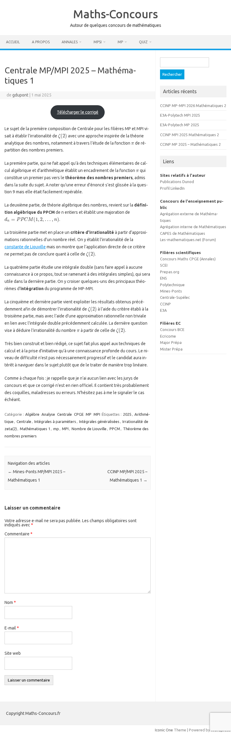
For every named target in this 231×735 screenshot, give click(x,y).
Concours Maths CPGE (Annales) (188, 259)
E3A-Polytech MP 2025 (179, 125)
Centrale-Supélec (175, 297)
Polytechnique (172, 285)
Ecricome (168, 336)
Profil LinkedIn (172, 188)
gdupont (20, 95)
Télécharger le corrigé (77, 112)
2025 (127, 414)
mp (56, 429)
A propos (41, 42)
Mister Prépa (171, 349)
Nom (10, 602)
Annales (70, 42)
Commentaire (18, 533)
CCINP (165, 304)
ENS (163, 278)
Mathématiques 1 (35, 429)
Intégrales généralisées (99, 421)
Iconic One (164, 730)
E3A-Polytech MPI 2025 (180, 115)
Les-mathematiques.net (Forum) (188, 239)
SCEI (164, 265)
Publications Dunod (177, 181)
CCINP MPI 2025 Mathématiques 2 (189, 135)
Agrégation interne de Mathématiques (193, 227)
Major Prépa (171, 342)
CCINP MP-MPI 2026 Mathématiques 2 (193, 105)
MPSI (98, 42)
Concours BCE (172, 329)
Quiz (143, 42)
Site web (13, 653)
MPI (97, 414)
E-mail (12, 628)
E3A (163, 310)
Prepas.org (169, 272)
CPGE (79, 414)
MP (120, 42)
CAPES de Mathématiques (182, 233)
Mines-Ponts (171, 291)
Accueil (13, 42)
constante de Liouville (25, 246)
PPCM (114, 429)
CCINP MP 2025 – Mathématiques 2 (190, 144)
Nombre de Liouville (89, 429)
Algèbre (32, 414)
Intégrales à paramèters (55, 421)
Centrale (64, 414)
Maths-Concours (115, 14)
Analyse (48, 414)
